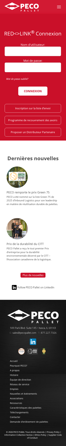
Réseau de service (19, 384)
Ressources (16, 403)
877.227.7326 (49, 332)
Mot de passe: (32, 61)
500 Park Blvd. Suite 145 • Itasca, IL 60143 (33, 327)
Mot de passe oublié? (17, 78)
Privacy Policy (53, 432)
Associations (16, 398)
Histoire (14, 375)
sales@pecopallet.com (24, 332)
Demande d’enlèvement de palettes (29, 421)
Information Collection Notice (18, 434)
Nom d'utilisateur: (33, 45)
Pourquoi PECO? (18, 365)
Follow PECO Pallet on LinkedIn (35, 287)
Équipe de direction (20, 379)
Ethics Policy (40, 434)
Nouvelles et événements (23, 393)
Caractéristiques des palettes (25, 407)
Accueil (14, 361)
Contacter (15, 417)
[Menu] (59, 7)
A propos (15, 370)
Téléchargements (19, 412)
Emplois (14, 389)
